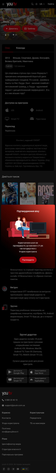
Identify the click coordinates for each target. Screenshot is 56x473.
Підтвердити (28, 260)
